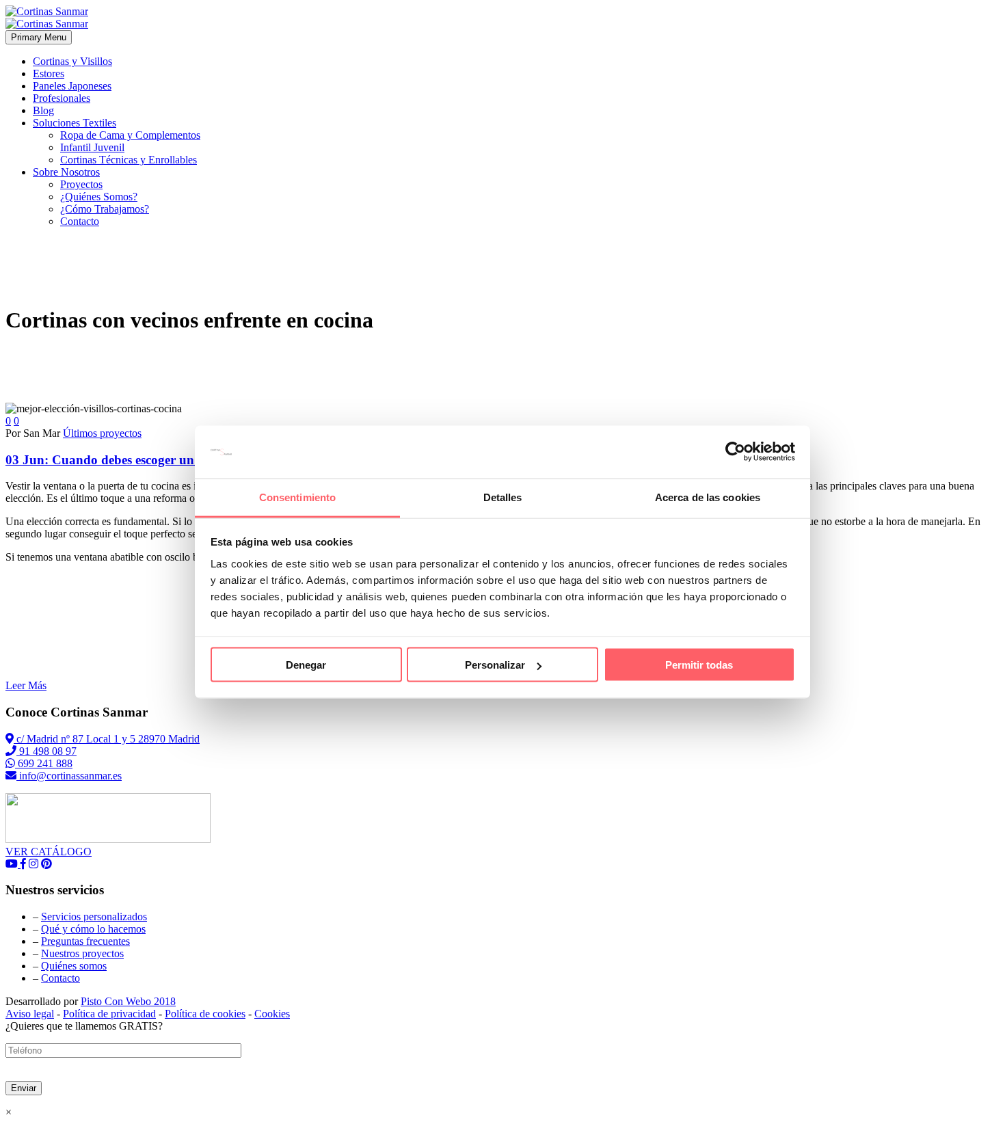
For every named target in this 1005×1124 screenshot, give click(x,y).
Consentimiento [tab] (297, 497)
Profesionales (61, 98)
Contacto (79, 221)
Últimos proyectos (102, 433)
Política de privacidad (109, 1013)
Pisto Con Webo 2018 (128, 1001)
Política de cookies (205, 1013)
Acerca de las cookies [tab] (707, 497)
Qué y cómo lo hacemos (93, 929)
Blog (43, 110)
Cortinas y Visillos (72, 61)
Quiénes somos (74, 966)
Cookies (272, 1013)
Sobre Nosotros (66, 172)
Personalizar (495, 665)
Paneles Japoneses (72, 86)
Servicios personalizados (94, 916)
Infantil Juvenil (92, 147)
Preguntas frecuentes (85, 941)
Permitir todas (699, 665)
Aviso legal (29, 1013)
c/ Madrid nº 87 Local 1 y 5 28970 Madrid (107, 739)
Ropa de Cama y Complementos (130, 135)
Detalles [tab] (502, 497)
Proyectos (81, 184)
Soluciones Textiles (74, 123)
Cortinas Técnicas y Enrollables (128, 159)
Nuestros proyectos (82, 953)
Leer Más (25, 685)
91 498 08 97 (46, 751)
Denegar (306, 665)
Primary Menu (38, 37)
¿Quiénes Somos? (98, 196)
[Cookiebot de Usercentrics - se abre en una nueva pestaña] (735, 452)
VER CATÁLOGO (48, 851)
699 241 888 (43, 763)
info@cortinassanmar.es (69, 775)
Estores (48, 73)
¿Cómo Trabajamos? (104, 209)
